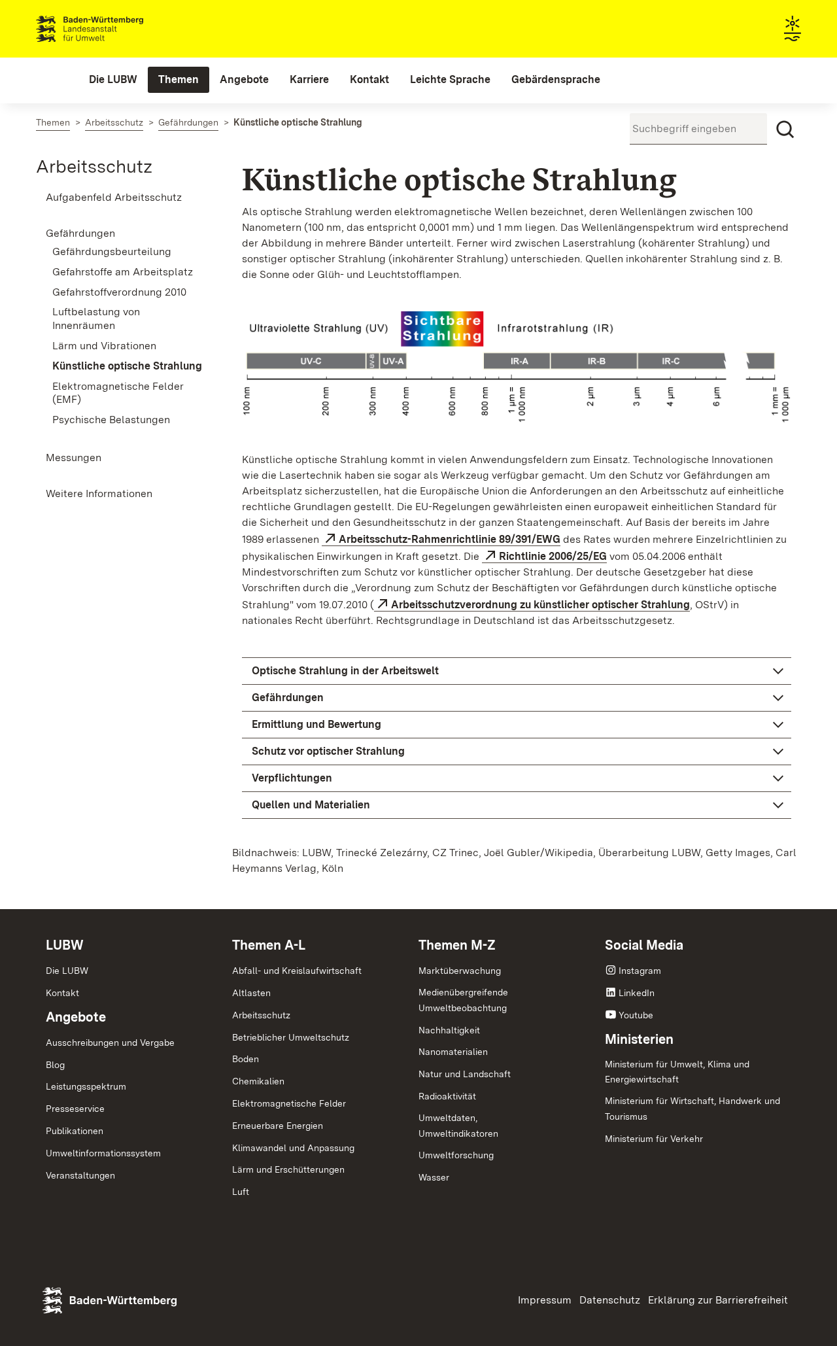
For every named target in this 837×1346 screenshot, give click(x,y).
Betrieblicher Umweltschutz (290, 1037)
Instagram (640, 970)
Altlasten (251, 993)
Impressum (545, 1300)
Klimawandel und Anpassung (293, 1148)
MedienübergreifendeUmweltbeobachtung (463, 1000)
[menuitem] (113, 80)
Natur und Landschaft (464, 1074)
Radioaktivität (447, 1096)
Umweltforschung (456, 1155)
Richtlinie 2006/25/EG (553, 556)
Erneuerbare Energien (277, 1125)
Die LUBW (67, 970)
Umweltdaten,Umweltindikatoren (458, 1126)
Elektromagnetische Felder (289, 1103)
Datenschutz (609, 1300)
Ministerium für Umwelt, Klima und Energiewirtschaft (677, 1072)
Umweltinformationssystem (103, 1153)
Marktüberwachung (459, 970)
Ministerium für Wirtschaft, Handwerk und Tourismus (692, 1109)
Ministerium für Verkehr (654, 1138)
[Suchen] (785, 129)
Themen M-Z (457, 945)
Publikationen (74, 1131)
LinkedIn (637, 993)
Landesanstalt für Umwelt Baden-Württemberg (112, 29)
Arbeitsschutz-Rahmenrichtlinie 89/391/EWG (449, 539)
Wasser (433, 1177)
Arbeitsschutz (94, 166)
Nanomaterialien (453, 1051)
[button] (516, 671)
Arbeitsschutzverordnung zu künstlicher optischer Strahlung (540, 604)
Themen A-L (268, 945)
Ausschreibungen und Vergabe (110, 1042)
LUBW (65, 945)
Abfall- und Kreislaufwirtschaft (297, 970)
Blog (55, 1065)
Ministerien (639, 1039)
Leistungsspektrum (86, 1086)
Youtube (636, 1015)
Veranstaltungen (80, 1175)
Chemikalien (258, 1081)
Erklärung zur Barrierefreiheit (718, 1300)
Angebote (76, 1017)
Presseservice (75, 1108)
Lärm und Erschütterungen (288, 1169)
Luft (240, 1191)
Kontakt (62, 993)
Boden (245, 1059)
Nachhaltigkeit (449, 1030)
